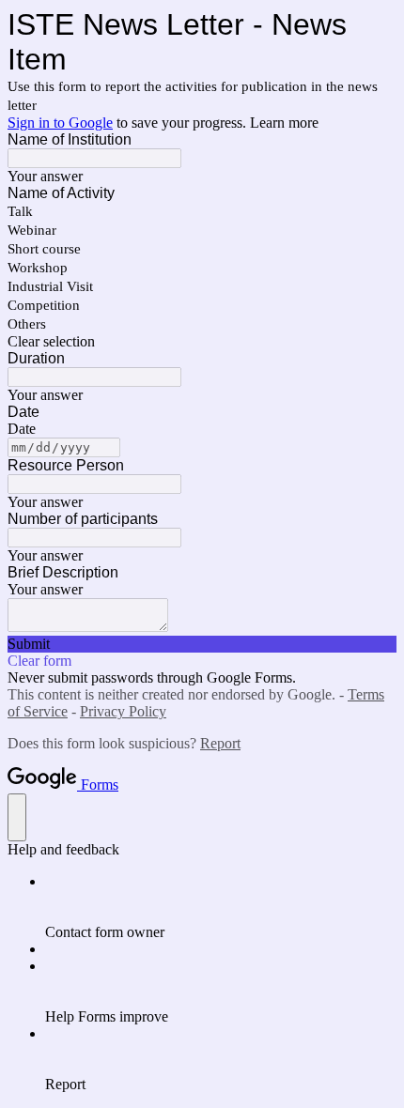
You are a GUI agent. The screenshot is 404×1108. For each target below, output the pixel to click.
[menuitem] (220, 907)
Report (220, 743)
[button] (202, 341)
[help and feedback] (17, 817)
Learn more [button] (284, 123)
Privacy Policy (123, 711)
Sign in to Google (60, 123)
